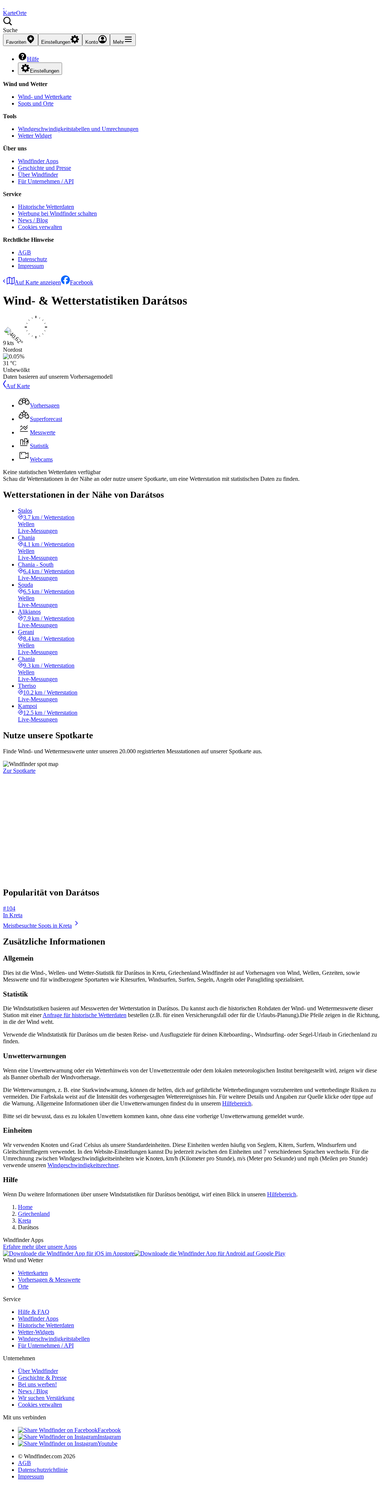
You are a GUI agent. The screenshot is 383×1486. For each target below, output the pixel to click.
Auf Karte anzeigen (38, 282)
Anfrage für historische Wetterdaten (84, 1015)
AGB (24, 252)
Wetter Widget (35, 135)
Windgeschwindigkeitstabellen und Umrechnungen (78, 129)
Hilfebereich (236, 1103)
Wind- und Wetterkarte (44, 97)
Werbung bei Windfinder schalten (57, 213)
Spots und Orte (35, 103)
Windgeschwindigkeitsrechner (83, 1165)
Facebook (81, 282)
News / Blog (33, 220)
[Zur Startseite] (3, 6)
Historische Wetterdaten (46, 207)
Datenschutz (32, 259)
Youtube (107, 1443)
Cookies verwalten (40, 227)
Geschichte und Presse (44, 168)
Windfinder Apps (38, 161)
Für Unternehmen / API (46, 181)
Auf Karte (18, 386)
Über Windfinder (38, 174)
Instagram (109, 1437)
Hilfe (33, 59)
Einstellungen (44, 71)
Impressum (31, 266)
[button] (191, 25)
